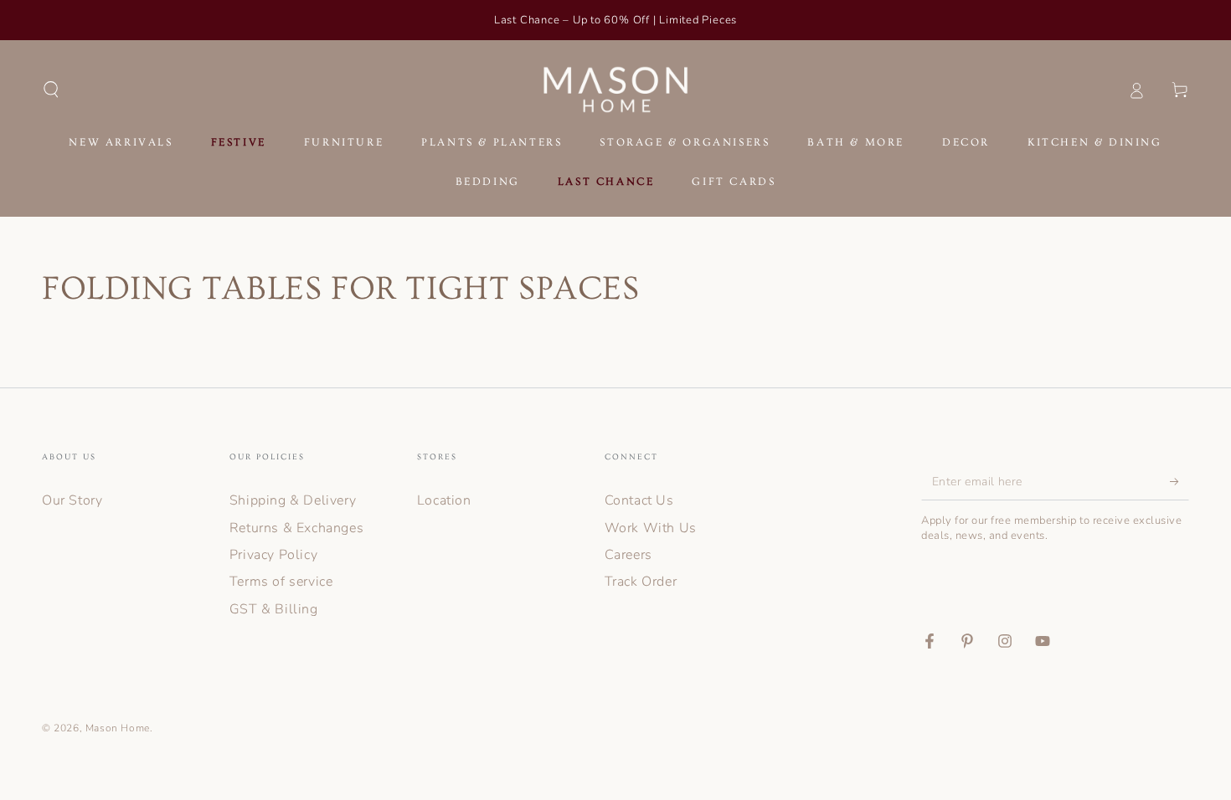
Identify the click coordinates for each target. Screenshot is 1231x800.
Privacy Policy (273, 555)
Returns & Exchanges (296, 528)
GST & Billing (273, 609)
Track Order (641, 581)
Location (444, 500)
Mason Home (117, 728)
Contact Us (639, 500)
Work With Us (651, 528)
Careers (628, 555)
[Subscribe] (1179, 481)
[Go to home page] (616, 89)
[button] (51, 89)
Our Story (72, 500)
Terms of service (281, 581)
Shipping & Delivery (292, 500)
